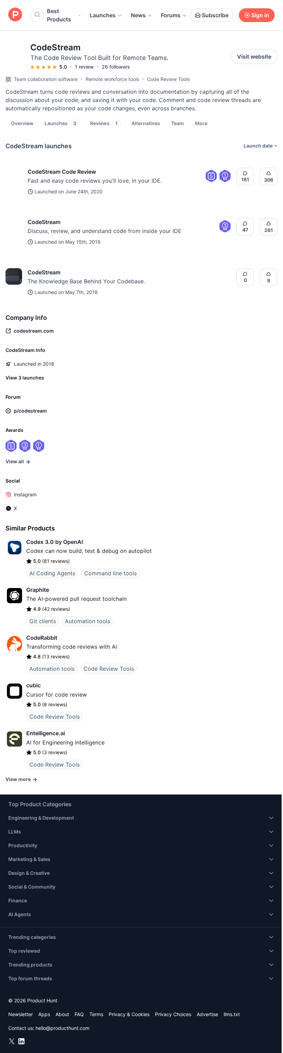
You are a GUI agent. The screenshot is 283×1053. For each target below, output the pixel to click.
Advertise (207, 1014)
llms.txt (232, 1014)
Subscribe (215, 15)
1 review (84, 67)
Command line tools (110, 573)
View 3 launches (25, 378)
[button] (201, 123)
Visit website (254, 56)
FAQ (79, 1014)
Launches (103, 15)
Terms (96, 1014)
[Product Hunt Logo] (15, 15)
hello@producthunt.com (62, 1028)
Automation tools (87, 621)
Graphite (37, 589)
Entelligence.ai (45, 733)
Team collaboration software (46, 79)
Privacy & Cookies (129, 1014)
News (138, 15)
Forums (170, 15)
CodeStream (44, 222)
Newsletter (20, 1014)
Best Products (59, 15)
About (62, 1014)
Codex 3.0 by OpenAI (54, 541)
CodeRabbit (41, 637)
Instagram (25, 494)
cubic (33, 685)
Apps (44, 1014)
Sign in (260, 15)
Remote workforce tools (112, 79)
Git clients (42, 621)
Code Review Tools (168, 79)
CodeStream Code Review (62, 171)
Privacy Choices (173, 1014)
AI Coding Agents (52, 573)
